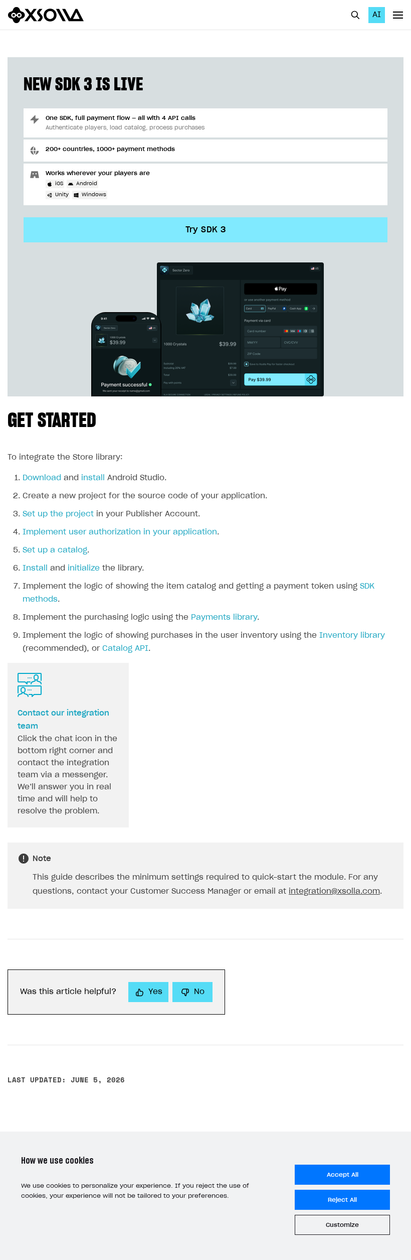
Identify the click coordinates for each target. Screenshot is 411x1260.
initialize (84, 568)
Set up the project (58, 514)
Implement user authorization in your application (120, 532)
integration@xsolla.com (334, 891)
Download (42, 478)
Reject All (342, 1200)
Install (35, 568)
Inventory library (352, 635)
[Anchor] (106, 418)
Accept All (342, 1175)
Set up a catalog (55, 550)
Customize (342, 1225)
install (93, 478)
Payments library (224, 617)
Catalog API (125, 648)
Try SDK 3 (205, 230)
